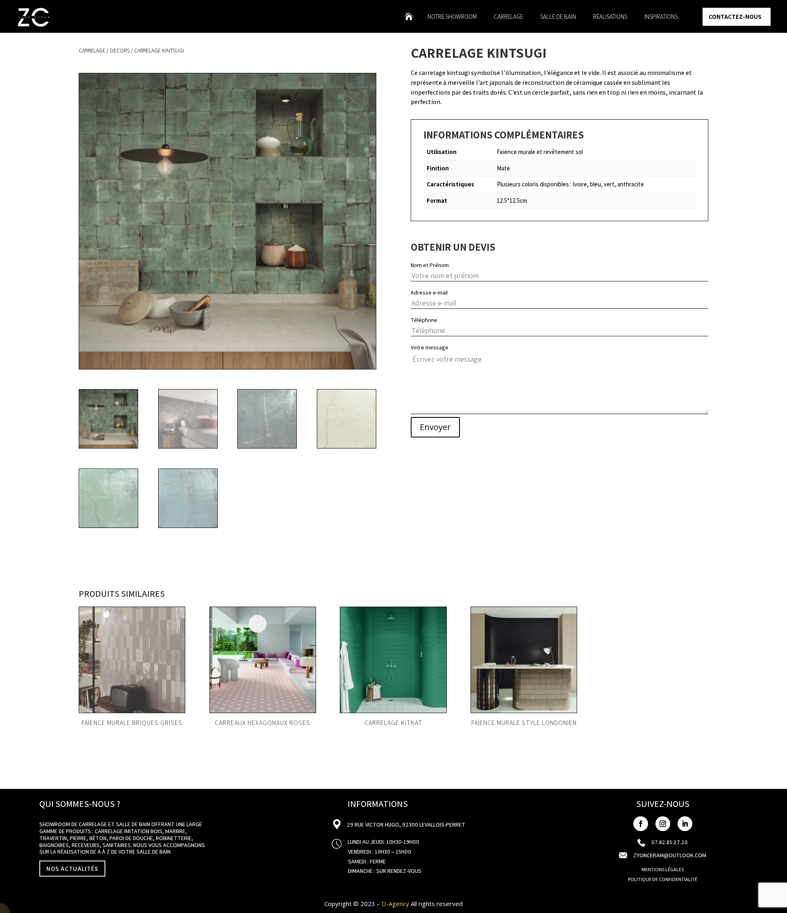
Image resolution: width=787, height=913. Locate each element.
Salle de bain (558, 17)
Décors (120, 50)
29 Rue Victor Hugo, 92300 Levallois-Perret (405, 824)
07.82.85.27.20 (669, 842)
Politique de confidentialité (662, 879)
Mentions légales (662, 869)
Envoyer (435, 427)
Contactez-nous (735, 16)
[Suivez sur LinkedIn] (685, 823)
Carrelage (508, 17)
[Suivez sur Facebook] (640, 823)
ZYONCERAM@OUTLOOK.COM (669, 855)
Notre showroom (452, 17)
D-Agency (395, 903)
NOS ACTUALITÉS (72, 868)
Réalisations (610, 17)
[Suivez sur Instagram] (662, 823)
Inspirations (661, 17)
